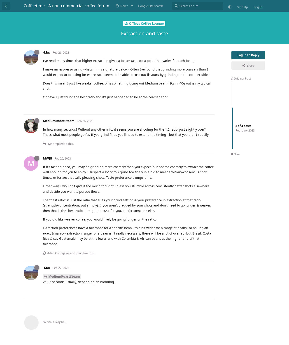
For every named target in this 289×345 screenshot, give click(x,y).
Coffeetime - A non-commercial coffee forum (66, 5)
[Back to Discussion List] (6, 6)
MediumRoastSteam (64, 276)
